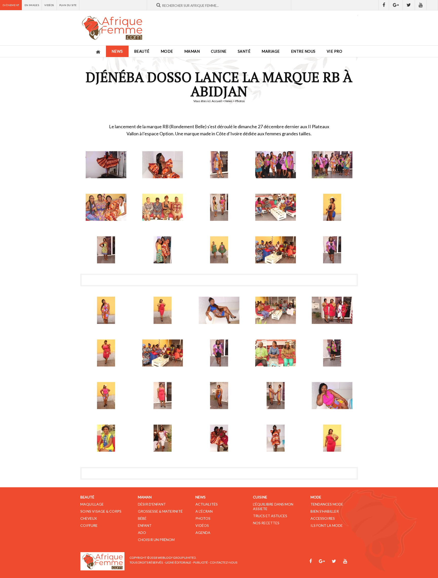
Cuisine (219, 51)
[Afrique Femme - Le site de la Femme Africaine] (112, 27)
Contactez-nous (223, 562)
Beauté (142, 51)
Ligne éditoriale (178, 562)
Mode (167, 51)
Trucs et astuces (270, 516)
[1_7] (332, 353)
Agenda (202, 532)
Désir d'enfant (152, 504)
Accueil (217, 101)
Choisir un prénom (156, 539)
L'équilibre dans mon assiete (273, 506)
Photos (202, 518)
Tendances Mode (327, 504)
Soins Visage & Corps (100, 511)
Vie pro (334, 51)
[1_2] (162, 164)
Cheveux (88, 518)
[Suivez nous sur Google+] (396, 5)
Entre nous (303, 51)
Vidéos (49, 5)
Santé (244, 51)
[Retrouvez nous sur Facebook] (383, 5)
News (117, 51)
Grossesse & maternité (160, 511)
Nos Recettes (266, 523)
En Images (32, 5)
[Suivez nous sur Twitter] (409, 5)
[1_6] (106, 207)
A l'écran (204, 511)
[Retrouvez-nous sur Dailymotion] (432, 5)
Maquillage (92, 504)
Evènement (11, 5)
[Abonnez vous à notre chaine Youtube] (421, 5)
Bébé (142, 518)
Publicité (200, 562)
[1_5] (332, 164)
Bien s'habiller (325, 511)
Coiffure (89, 525)
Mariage (271, 51)
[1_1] (106, 164)
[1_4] (275, 164)
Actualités (206, 504)
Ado (142, 532)
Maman (192, 51)
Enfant (145, 525)
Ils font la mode (327, 525)
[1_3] (219, 164)
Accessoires (323, 518)
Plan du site (68, 5)
